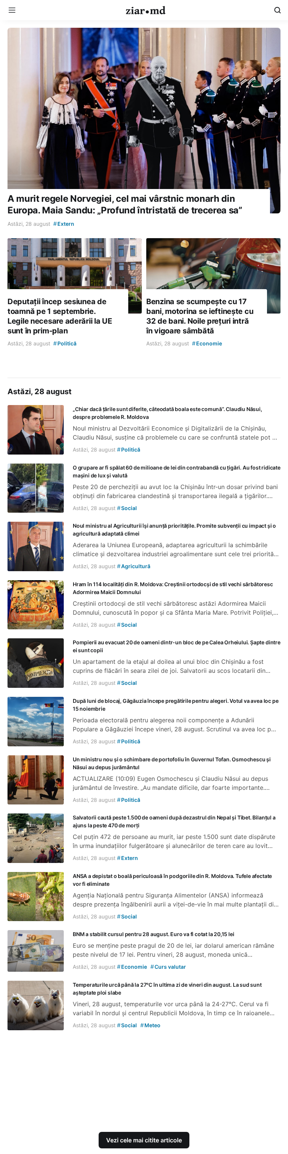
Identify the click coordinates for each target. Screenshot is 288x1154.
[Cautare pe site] (277, 10)
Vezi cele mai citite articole (144, 1140)
